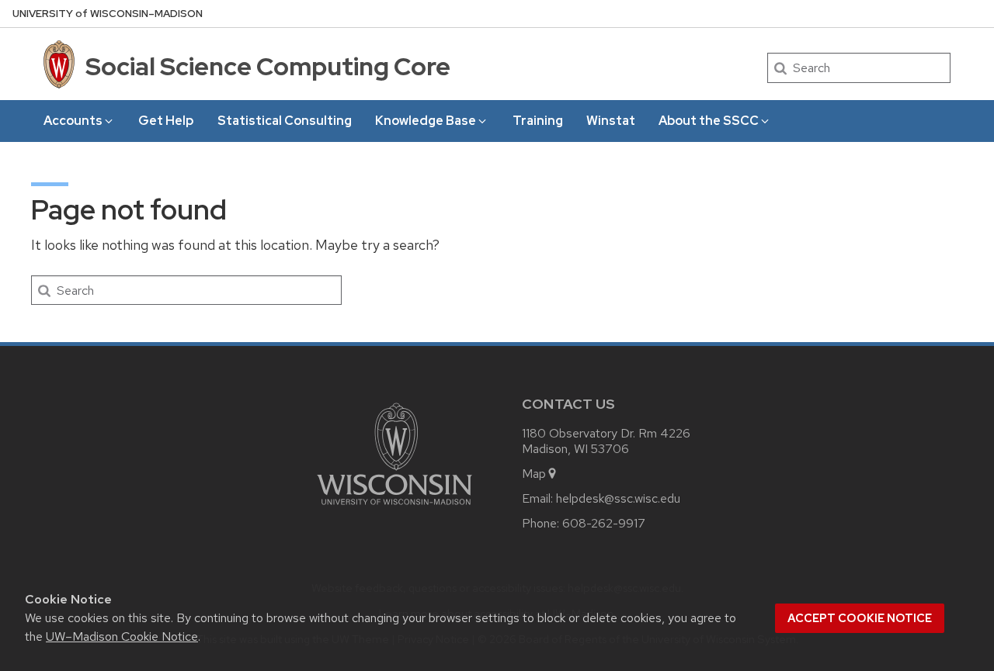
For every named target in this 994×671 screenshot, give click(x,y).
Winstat (610, 120)
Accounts (73, 120)
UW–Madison (107, 13)
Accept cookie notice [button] (859, 618)
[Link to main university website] (394, 508)
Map (534, 473)
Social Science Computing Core (267, 66)
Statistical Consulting (284, 120)
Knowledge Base (425, 120)
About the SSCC (709, 120)
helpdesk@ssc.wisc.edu (618, 498)
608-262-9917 (603, 523)
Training (538, 120)
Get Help (165, 120)
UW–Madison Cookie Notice (122, 636)
